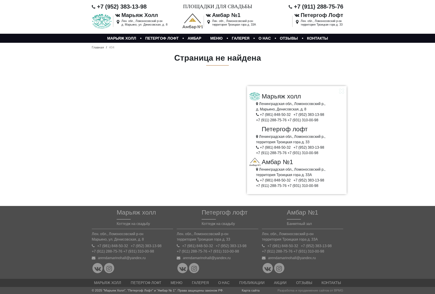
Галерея (240, 38)
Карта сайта (251, 290)
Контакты (317, 38)
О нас (265, 38)
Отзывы (289, 38)
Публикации (252, 283)
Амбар (194, 38)
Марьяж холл (121, 38)
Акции (280, 283)
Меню (216, 38)
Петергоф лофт (162, 38)
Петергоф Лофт (146, 283)
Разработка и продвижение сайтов (303, 290)
